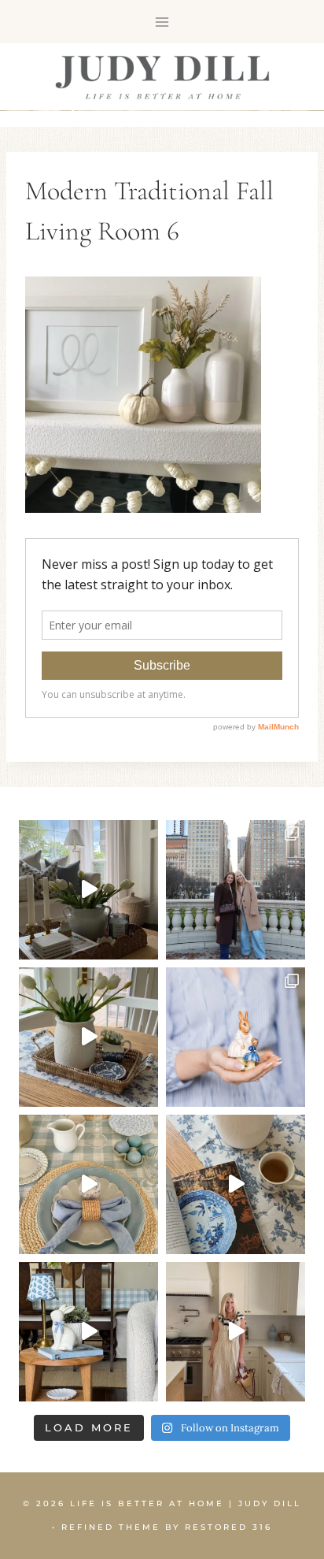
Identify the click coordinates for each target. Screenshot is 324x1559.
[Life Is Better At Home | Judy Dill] (162, 77)
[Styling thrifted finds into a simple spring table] (88, 1037)
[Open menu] (162, 21)
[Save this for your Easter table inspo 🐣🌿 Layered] (88, 1184)
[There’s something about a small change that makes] (88, 1331)
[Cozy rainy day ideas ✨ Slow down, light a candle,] (235, 1184)
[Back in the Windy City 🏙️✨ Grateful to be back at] (235, 890)
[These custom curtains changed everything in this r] (88, 890)
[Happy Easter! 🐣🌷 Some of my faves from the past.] (235, 1037)
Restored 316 (228, 1527)
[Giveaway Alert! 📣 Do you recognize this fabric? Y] (235, 1331)
